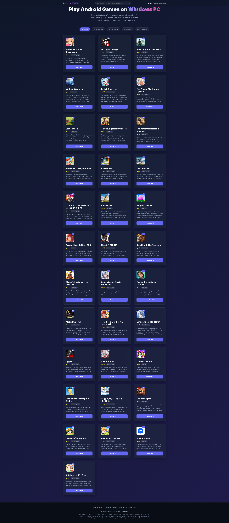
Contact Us (123, 508)
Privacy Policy (97, 508)
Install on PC (79, 67)
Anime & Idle (127, 29)
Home (150, 3)
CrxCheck (132, 508)
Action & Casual (142, 29)
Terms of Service (111, 508)
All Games (85, 29)
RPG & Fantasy (113, 29)
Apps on (70, 3)
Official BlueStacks (160, 3)
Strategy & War (98, 29)
